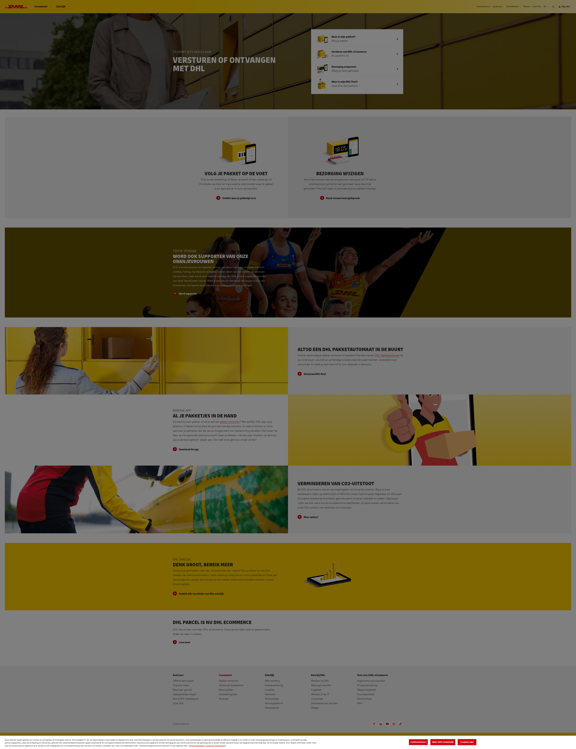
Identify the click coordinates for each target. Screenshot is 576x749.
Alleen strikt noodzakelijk (443, 742)
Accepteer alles (467, 742)
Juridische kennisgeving (216, 746)
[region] (288, 742)
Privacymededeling (197, 746)
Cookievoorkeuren (418, 742)
